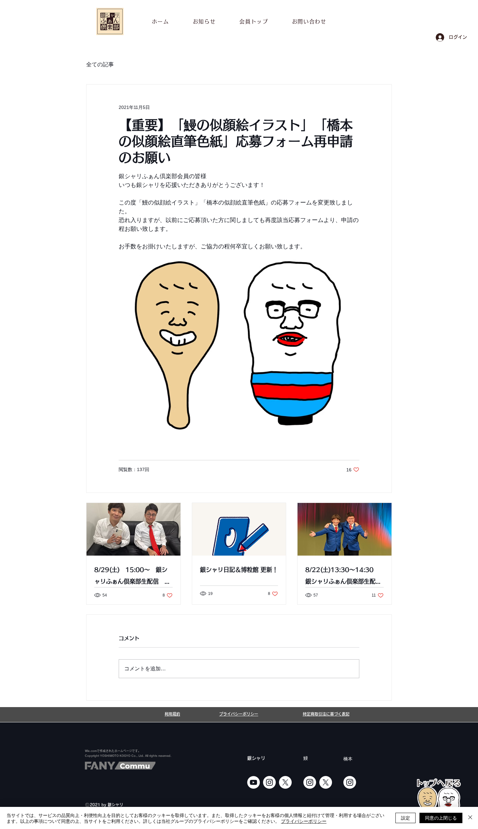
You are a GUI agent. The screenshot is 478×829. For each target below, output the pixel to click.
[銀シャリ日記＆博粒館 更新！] (239, 529)
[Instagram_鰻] (309, 782)
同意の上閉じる (441, 817)
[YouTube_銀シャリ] (253, 782)
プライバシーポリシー (303, 821)
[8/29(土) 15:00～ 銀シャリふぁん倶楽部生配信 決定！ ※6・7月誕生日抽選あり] (133, 529)
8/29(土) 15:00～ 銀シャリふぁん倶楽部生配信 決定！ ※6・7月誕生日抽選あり (132, 577)
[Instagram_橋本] (349, 782)
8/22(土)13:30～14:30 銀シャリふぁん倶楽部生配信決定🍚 (343, 577)
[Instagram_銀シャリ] (269, 782)
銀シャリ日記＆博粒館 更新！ (239, 569)
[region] (438, 801)
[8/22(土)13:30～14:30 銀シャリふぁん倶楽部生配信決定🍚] (345, 529)
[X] (285, 782)
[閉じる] (470, 818)
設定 (405, 817)
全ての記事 (100, 64)
